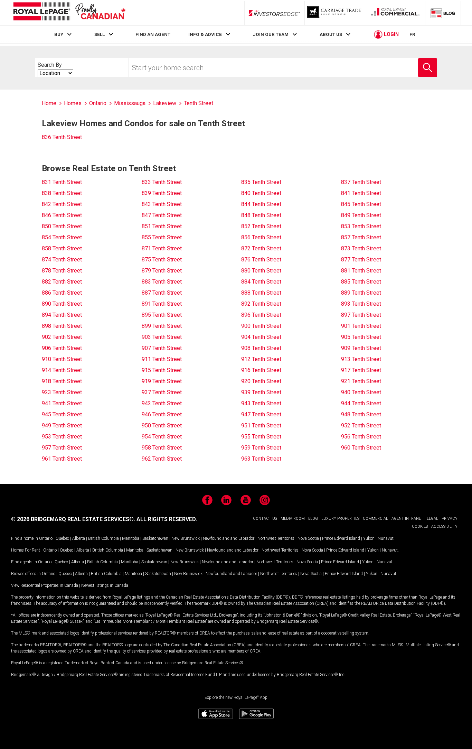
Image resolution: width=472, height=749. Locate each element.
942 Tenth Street (162, 403)
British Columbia (103, 538)
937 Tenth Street (162, 392)
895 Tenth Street (162, 315)
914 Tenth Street (62, 370)
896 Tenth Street (261, 315)
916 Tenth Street (261, 370)
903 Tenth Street (162, 337)
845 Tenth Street (361, 204)
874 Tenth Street (62, 259)
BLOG (313, 518)
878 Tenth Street (62, 270)
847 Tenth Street (162, 215)
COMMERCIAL (375, 518)
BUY (58, 34)
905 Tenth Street (361, 337)
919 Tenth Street (162, 381)
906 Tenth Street (62, 348)
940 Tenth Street (361, 392)
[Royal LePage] (69, 12)
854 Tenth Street (62, 237)
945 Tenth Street (62, 414)
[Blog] (443, 12)
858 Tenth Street (62, 248)
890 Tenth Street (62, 303)
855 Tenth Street (162, 237)
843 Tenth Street (162, 204)
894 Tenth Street (62, 315)
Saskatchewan (155, 538)
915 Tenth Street (162, 370)
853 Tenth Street (361, 226)
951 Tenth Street (261, 425)
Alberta (78, 538)
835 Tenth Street (261, 182)
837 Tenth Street (361, 182)
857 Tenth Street (361, 237)
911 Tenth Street (162, 359)
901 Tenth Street (361, 326)
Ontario (46, 538)
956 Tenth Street (361, 436)
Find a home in (24, 538)
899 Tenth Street (162, 326)
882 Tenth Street (62, 281)
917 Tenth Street (361, 370)
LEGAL (432, 518)
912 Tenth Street (261, 359)
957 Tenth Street (62, 447)
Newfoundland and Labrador (228, 538)
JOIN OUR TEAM (271, 34)
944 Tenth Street (361, 403)
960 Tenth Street (361, 447)
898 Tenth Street (62, 326)
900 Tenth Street (261, 326)
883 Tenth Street (162, 281)
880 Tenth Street (261, 270)
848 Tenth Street (261, 215)
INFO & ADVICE (205, 34)
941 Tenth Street (62, 403)
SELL (99, 34)
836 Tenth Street (62, 137)
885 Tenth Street (361, 281)
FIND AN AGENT (152, 34)
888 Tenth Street (261, 292)
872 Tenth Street (261, 248)
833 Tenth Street (162, 182)
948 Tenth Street (361, 414)
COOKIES (420, 526)
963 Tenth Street (261, 458)
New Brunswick (185, 538)
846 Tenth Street (62, 215)
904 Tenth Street (261, 337)
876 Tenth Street (261, 259)
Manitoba (130, 538)
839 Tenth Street (162, 193)
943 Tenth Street (261, 403)
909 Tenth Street (361, 348)
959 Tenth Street (261, 447)
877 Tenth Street (361, 259)
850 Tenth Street (62, 226)
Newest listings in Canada (104, 585)
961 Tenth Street (62, 458)
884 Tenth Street (261, 281)
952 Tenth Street (361, 425)
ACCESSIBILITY (444, 526)
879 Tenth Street (162, 270)
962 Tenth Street (162, 458)
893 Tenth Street (361, 303)
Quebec (62, 538)
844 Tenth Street (261, 204)
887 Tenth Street (162, 292)
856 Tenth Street (261, 237)
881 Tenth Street (361, 270)
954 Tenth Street (162, 436)
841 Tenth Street (361, 193)
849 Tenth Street (361, 215)
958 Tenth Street (162, 447)
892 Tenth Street (261, 303)
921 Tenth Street (361, 381)
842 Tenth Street (62, 204)
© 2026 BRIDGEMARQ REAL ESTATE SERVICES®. (73, 519)
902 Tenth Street (62, 337)
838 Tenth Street (62, 193)
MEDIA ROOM (293, 518)
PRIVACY (449, 518)
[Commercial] (395, 12)
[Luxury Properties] (334, 13)
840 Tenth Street (261, 193)
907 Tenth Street (162, 348)
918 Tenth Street (62, 381)
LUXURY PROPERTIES (340, 518)
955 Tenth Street (261, 436)
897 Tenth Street (361, 315)
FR (412, 34)
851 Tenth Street (162, 226)
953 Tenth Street (62, 436)
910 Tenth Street (62, 359)
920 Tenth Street (261, 381)
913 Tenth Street (361, 359)
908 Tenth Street (261, 348)
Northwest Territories (275, 538)
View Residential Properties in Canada (44, 585)
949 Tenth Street (62, 425)
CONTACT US (265, 518)
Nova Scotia (308, 538)
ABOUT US (331, 34)
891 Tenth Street (162, 303)
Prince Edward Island (341, 538)
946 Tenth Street (162, 414)
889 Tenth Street (361, 292)
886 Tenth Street (62, 292)
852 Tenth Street (261, 226)
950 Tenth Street (162, 425)
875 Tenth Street (162, 259)
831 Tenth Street (62, 182)
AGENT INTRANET (407, 518)
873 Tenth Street (361, 248)
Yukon (369, 538)
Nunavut (386, 538)
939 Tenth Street (261, 392)
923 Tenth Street (62, 392)
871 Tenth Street (162, 248)
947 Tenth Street (261, 414)
